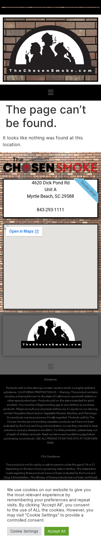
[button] (50, 92)
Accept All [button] (56, 531)
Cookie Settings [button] (24, 531)
